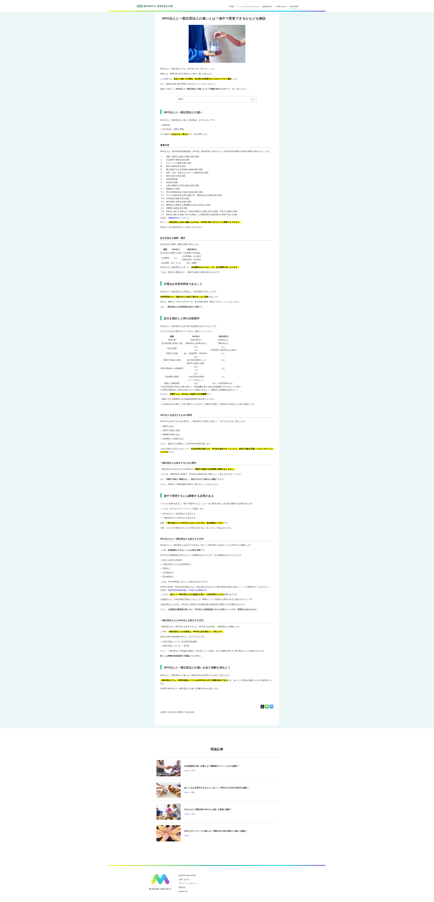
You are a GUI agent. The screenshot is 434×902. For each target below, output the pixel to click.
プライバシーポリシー (187, 883)
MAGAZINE (294, 6)
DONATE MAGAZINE (187, 875)
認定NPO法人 (267, 6)
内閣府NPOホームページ (178, 218)
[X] (262, 707)
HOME (231, 6)
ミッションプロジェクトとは (248, 6)
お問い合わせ (281, 6)
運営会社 (182, 887)
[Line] (267, 707)
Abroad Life (183, 891)
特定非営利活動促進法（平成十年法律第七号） (188, 590)
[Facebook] (271, 707)
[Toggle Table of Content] (251, 99)
